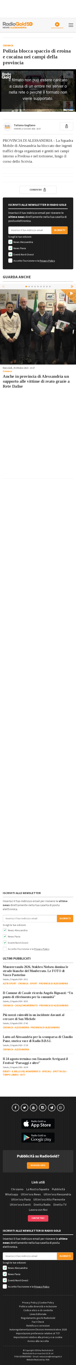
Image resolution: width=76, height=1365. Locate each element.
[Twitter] (24, 1107)
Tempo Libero (10, 1074)
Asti (22, 1074)
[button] (72, 286)
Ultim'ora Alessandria (57, 1194)
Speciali (46, 1071)
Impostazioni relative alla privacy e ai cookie (38, 1337)
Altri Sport (10, 983)
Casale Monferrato (26, 1005)
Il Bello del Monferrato (26, 1071)
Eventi (6, 1071)
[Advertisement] (38, 438)
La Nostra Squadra (37, 1189)
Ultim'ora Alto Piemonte (49, 1200)
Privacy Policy (47, 261)
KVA (47, 1359)
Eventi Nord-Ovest (23, 254)
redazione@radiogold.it (50, 1356)
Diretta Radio (42, 1205)
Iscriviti (59, 230)
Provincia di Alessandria (53, 983)
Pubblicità (58, 1189)
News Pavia (19, 248)
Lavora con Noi (38, 1210)
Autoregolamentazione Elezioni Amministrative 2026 (38, 1329)
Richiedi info (38, 1165)
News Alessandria (23, 242)
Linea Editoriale (38, 1314)
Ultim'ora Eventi (20, 1205)
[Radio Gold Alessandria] (18, 25)
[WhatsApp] (60, 1107)
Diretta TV (59, 1205)
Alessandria (22, 1027)
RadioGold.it (47, 1350)
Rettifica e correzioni (38, 1326)
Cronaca (8, 45)
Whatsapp (11, 1194)
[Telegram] (51, 1107)
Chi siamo (17, 1189)
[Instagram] (42, 1107)
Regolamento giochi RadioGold (38, 1318)
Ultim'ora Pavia (21, 1200)
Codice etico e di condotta (38, 1310)
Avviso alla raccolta (38, 1341)
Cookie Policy (46, 1303)
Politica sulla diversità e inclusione (38, 1306)
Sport (33, 983)
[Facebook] (15, 1107)
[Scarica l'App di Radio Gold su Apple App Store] (38, 1124)
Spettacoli (59, 1071)
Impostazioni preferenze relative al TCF (38, 1333)
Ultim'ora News (31, 1194)
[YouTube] (33, 1107)
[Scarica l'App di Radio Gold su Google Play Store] (38, 1138)
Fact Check (38, 1322)
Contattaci (38, 1218)
